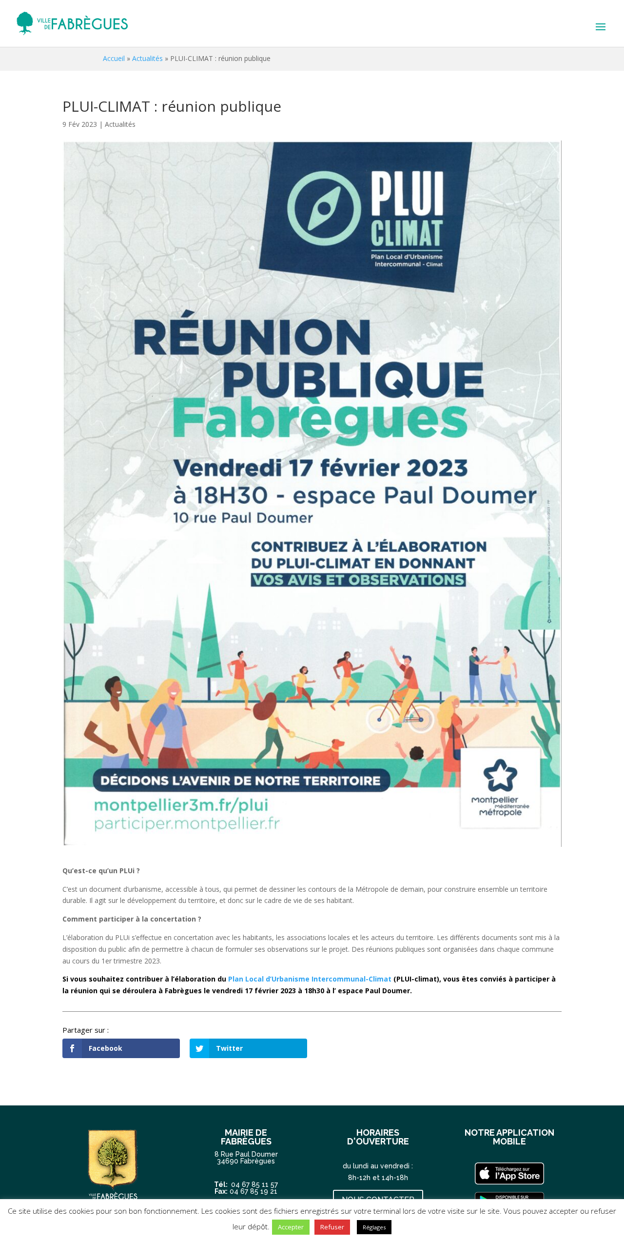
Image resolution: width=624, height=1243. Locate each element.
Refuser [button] (332, 1227)
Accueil (114, 58)
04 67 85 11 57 (254, 1184)
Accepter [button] (291, 1227)
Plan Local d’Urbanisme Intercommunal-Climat (309, 978)
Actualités (147, 58)
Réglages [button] (374, 1227)
